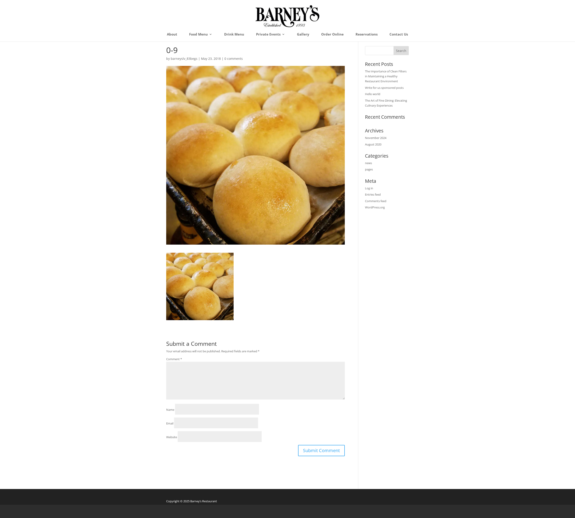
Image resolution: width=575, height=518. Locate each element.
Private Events (268, 34)
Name (170, 410)
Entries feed (373, 194)
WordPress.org (375, 207)
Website (171, 437)
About (172, 34)
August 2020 (373, 144)
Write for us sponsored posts (384, 88)
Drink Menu (234, 34)
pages (369, 169)
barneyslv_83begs (184, 58)
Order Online (332, 34)
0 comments (233, 58)
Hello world (372, 94)
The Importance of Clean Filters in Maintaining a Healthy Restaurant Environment (386, 76)
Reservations (367, 34)
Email (169, 423)
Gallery (303, 34)
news (368, 163)
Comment (174, 359)
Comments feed (375, 201)
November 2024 (375, 138)
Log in (369, 188)
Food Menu (198, 34)
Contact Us (398, 34)
